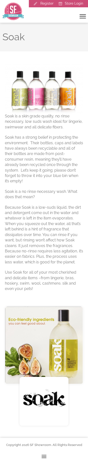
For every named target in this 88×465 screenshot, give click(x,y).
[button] (44, 456)
